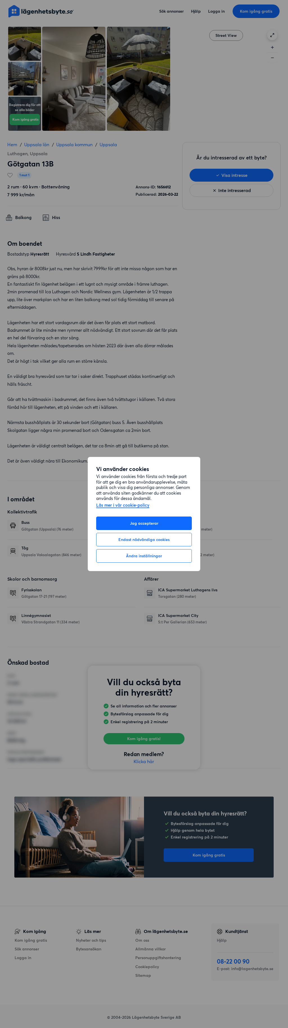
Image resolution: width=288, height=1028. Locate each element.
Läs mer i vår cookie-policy (122, 505)
